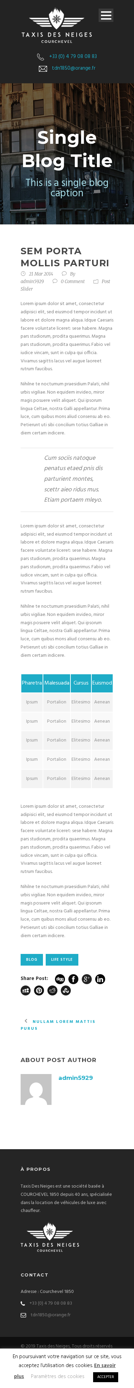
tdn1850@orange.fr (74, 68)
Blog (31, 960)
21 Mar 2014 (41, 274)
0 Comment (73, 281)
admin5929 (32, 281)
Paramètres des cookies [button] (58, 1377)
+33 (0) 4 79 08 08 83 (73, 57)
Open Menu (106, 15)
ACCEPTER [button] (105, 1377)
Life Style (62, 960)
